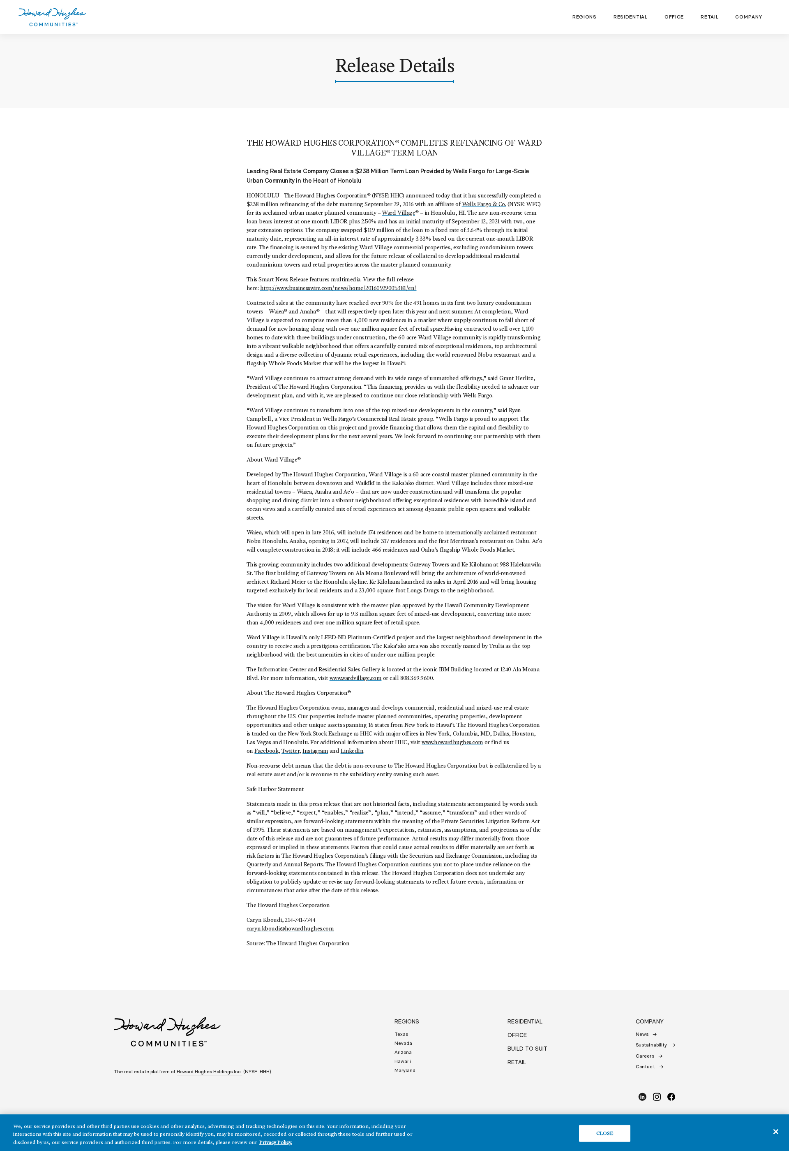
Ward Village (398, 213)
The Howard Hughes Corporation (325, 196)
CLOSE (605, 1133)
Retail (709, 17)
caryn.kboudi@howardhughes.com (290, 929)
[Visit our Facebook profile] (671, 1097)
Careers (645, 1056)
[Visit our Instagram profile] (660, 1097)
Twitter (290, 751)
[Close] (776, 1132)
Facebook (266, 751)
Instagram (315, 751)
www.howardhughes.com (452, 743)
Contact (645, 1067)
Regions (584, 17)
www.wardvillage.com (356, 678)
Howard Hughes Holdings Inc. (209, 1071)
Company (748, 17)
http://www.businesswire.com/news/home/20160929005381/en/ (338, 288)
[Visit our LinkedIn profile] (645, 1097)
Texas (401, 1034)
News (642, 1034)
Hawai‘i (402, 1061)
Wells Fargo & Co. (484, 205)
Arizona (403, 1052)
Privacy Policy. (275, 1142)
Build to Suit (527, 1048)
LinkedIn (352, 751)
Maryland (404, 1070)
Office (674, 17)
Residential (631, 17)
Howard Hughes (52, 17)
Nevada (403, 1043)
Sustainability (651, 1045)
